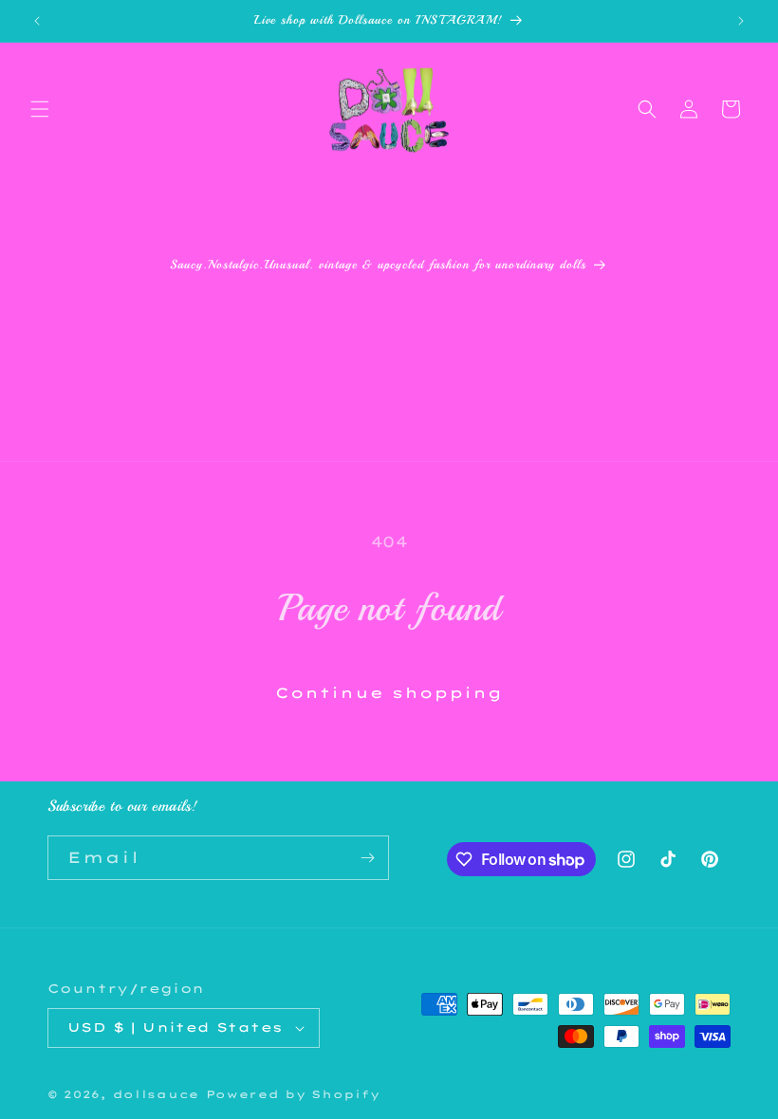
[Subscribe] (367, 857)
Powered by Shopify (293, 1094)
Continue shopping (389, 693)
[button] (40, 109)
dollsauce (156, 1094)
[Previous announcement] (37, 21)
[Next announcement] (741, 21)
